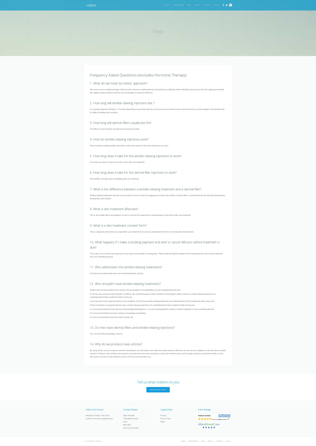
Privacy (163, 415)
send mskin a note (158, 390)
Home (166, 5)
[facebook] (223, 5)
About (197, 5)
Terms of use (165, 418)
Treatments (178, 5)
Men (189, 5)
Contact (207, 5)
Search (230, 5)
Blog (217, 5)
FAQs (162, 422)
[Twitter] (226, 5)
